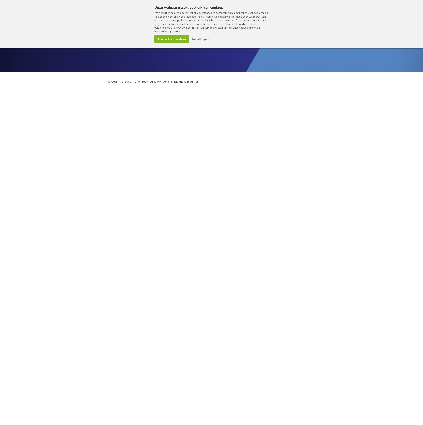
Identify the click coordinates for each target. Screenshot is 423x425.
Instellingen (202, 39)
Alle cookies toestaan (172, 39)
